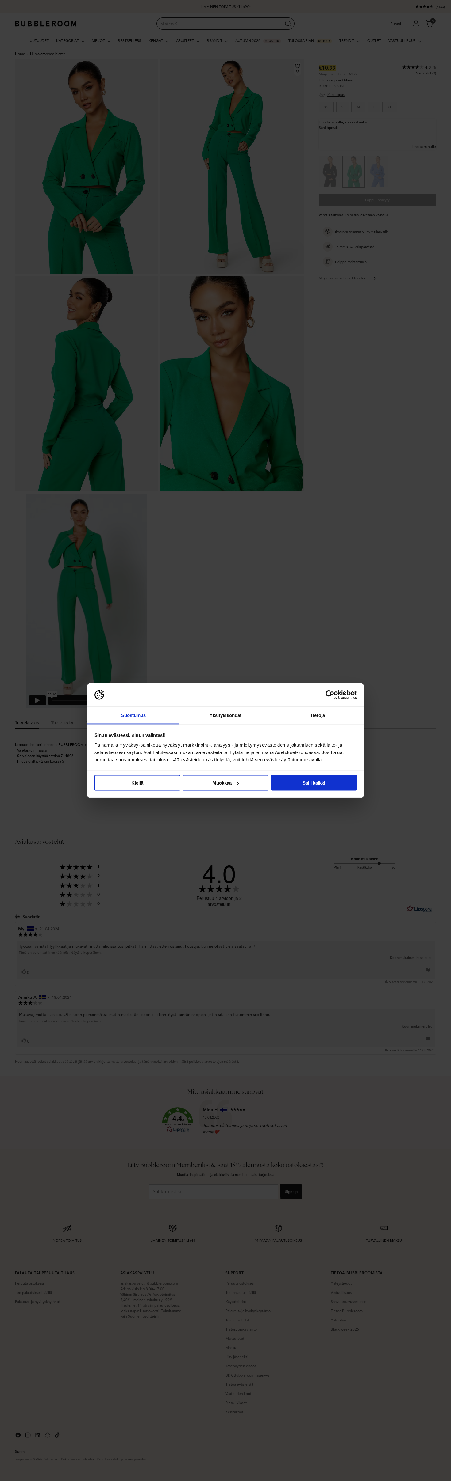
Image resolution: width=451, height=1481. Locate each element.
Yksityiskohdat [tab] (225, 715)
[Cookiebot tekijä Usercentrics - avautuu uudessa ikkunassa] (330, 694)
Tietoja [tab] (317, 715)
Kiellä (137, 783)
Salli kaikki (314, 783)
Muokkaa (222, 783)
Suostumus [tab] (133, 715)
